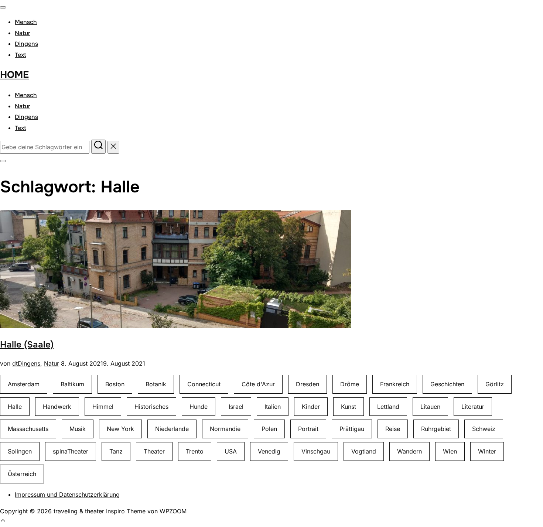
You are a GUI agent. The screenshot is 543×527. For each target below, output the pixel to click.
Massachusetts (28, 428)
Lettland (388, 406)
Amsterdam (24, 384)
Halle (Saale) (27, 344)
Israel (236, 406)
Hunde (198, 406)
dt (15, 363)
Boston (114, 384)
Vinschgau (315, 451)
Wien (450, 451)
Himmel (102, 406)
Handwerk (57, 406)
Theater (154, 451)
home (14, 75)
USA (231, 451)
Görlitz (494, 384)
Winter (487, 451)
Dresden (307, 384)
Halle (15, 406)
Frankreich (394, 384)
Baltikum (72, 384)
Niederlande (172, 428)
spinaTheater (70, 451)
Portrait (308, 428)
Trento (195, 451)
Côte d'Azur (258, 384)
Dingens (26, 44)
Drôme (349, 384)
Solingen (20, 451)
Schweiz (483, 428)
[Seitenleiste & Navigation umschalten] (3, 161)
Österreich (22, 474)
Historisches (151, 406)
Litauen (430, 406)
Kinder (311, 406)
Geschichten (447, 384)
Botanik (156, 384)
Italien (272, 406)
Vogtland (363, 451)
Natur (22, 33)
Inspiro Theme (126, 511)
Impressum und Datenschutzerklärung (67, 494)
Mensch (26, 22)
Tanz (116, 451)
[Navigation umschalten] (3, 7)
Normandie (225, 428)
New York (120, 428)
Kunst (348, 406)
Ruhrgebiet (436, 428)
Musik (77, 428)
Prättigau (351, 428)
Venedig (269, 451)
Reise (392, 428)
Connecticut (204, 384)
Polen (269, 428)
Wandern (409, 451)
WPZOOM (173, 511)
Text (20, 55)
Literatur (472, 406)
